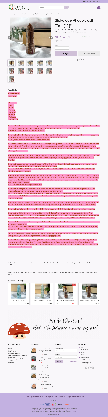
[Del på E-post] (82, 59)
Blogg (69, 397)
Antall (56, 45)
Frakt (27, 397)
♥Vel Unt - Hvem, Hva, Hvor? (15, 359)
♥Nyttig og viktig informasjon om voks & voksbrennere (18, 356)
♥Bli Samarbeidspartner (14, 352)
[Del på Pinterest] (77, 59)
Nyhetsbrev (62, 397)
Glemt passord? (73, 361)
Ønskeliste (90, 53)
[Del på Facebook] (73, 59)
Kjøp (67, 53)
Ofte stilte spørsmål (78, 397)
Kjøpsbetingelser (35, 397)
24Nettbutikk (57, 414)
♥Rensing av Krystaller (14, 353)
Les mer (74, 411)
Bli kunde (10, 350)
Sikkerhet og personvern (49, 397)
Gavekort (10, 360)
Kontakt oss (11, 362)
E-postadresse (59, 348)
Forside (10, 14)
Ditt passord (58, 354)
